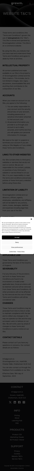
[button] (31, 219)
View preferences (17, 247)
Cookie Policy (12, 251)
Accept (17, 237)
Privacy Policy (21, 251)
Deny (17, 242)
